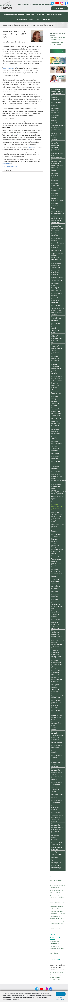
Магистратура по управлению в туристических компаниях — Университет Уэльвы (56, 787)
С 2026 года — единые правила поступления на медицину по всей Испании (57, 912)
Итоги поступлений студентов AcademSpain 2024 (57, 97)
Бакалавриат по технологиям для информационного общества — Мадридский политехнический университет (57, 255)
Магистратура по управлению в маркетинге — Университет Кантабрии (56, 464)
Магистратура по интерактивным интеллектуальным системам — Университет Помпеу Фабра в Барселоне (57, 230)
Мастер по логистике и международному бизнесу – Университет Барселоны (56, 369)
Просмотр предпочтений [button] (60, 998)
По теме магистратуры (56, 975)
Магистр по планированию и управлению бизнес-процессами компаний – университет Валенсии (57, 165)
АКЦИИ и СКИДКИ (57, 33)
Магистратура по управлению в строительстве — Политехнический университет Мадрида (57, 805)
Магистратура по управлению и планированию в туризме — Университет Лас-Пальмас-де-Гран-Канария (56, 774)
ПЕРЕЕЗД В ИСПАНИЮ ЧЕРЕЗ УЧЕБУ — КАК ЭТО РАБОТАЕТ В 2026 (57, 881)
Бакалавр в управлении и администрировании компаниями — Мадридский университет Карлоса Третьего (57, 737)
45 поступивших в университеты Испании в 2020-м (57, 391)
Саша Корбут (55, 852)
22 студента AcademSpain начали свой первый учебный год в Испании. (56, 654)
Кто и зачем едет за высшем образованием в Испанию (57, 902)
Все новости (55, 876)
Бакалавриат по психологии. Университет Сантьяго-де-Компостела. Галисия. (57, 947)
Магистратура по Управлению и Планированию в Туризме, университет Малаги (56, 349)
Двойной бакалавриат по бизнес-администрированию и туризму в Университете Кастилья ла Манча (58, 125)
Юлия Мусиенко (56, 862)
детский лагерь (6, 163)
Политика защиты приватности (11, 999)
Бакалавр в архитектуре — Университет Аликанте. (55, 613)
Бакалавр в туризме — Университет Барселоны (57, 796)
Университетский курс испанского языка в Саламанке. (56, 43)
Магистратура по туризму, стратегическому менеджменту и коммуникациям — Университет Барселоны (57, 760)
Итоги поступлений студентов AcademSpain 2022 (57, 279)
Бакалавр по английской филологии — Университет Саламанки (55, 687)
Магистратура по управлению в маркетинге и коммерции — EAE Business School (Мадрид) (56, 714)
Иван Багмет (55, 857)
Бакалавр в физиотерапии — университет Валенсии (56, 507)
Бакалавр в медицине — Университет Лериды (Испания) (57, 359)
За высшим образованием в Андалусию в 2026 (57, 38)
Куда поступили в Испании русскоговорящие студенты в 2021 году (56, 338)
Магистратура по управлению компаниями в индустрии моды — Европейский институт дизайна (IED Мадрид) (57, 676)
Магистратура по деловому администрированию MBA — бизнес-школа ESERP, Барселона (58, 298)
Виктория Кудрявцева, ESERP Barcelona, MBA (57, 695)
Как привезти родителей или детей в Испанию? (57, 922)
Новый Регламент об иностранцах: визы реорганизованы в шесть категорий (57, 928)
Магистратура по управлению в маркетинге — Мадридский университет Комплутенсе (56, 623)
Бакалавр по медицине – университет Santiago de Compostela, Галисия (57, 196)
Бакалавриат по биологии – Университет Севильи (56, 136)
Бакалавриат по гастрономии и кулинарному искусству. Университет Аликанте (56, 113)
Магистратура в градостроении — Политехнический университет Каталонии (57, 703)
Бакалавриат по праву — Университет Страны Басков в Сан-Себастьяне (56, 287)
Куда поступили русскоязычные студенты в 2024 (56, 867)
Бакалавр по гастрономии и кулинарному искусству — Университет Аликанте (56, 434)
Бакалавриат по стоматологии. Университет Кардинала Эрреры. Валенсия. (57, 952)
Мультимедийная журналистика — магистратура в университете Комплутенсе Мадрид (56, 517)
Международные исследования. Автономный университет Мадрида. (57, 942)
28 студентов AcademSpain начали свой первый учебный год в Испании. (56, 634)
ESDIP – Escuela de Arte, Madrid (56, 848)
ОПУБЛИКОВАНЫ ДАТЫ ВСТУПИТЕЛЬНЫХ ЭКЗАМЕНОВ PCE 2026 (56, 891)
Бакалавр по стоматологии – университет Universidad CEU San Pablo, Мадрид (57, 186)
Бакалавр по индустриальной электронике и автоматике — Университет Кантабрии (56, 445)
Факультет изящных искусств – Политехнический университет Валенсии (57, 527)
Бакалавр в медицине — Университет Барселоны (55, 593)
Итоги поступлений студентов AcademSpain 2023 (57, 155)
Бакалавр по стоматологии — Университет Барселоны (56, 455)
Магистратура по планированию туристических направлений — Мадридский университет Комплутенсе (56, 269)
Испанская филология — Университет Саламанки (55, 424)
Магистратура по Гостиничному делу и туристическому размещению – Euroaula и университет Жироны (57, 382)
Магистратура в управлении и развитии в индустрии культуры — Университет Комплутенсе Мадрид (56, 540)
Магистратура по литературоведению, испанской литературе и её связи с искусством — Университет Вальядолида (57, 216)
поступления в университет (12, 67)
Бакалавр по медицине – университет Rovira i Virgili (57, 205)
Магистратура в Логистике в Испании (56, 104)
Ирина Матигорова (57, 860)
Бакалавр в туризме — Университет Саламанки (57, 318)
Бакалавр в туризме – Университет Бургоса (57, 551)
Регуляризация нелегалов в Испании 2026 (57, 886)
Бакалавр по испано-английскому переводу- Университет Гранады (55, 400)
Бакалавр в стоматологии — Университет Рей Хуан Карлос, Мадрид (56, 664)
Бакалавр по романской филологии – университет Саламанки (55, 177)
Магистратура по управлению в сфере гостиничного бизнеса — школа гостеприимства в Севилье (57, 309)
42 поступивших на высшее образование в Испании (57, 499)
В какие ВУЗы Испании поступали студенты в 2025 (57, 91)
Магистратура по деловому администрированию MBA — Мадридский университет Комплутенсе (58, 242)
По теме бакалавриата (56, 972)
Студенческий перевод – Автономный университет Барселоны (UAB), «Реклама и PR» (56, 840)
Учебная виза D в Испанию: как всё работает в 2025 (57, 917)
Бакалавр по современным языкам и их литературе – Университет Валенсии (55, 146)
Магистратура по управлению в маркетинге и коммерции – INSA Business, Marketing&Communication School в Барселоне (59, 476)
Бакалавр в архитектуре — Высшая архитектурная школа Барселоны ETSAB (56, 603)
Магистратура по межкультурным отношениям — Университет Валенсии (56, 749)
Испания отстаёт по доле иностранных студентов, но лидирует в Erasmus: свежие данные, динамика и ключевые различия (57, 896)
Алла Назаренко (56, 854)
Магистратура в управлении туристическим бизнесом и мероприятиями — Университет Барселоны (57, 561)
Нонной (31, 148)
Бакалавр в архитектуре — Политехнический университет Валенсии (57, 573)
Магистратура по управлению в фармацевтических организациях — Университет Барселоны (57, 816)
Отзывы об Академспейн (9, 166)
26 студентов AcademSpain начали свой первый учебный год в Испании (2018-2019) (56, 584)
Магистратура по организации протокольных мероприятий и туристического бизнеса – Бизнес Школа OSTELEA (56, 413)
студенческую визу (16, 134)
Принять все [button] (60, 994)
